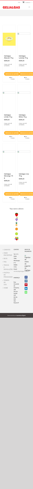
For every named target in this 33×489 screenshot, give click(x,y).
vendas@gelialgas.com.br (21, 271)
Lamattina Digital (21, 315)
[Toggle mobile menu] (29, 7)
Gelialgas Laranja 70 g (23, 57)
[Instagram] (26, 281)
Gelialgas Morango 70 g (8, 176)
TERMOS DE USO (5, 282)
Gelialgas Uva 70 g (24, 175)
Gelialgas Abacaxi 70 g (8, 57)
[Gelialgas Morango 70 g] (9, 157)
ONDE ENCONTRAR (5, 254)
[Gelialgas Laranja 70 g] (24, 39)
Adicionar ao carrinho (11, 74)
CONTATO (5, 250)
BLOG (5, 258)
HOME (5, 288)
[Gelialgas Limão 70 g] (9, 98)
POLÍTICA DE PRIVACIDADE (5, 275)
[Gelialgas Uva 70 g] (24, 157)
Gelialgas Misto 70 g (22, 116)
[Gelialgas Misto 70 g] (24, 98)
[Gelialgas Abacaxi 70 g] (9, 39)
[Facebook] (26, 277)
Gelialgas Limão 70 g (8, 116)
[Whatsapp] (26, 292)
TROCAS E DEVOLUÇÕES (5, 267)
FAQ (5, 262)
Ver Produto (13, 78)
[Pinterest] (26, 284)
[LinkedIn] (26, 288)
